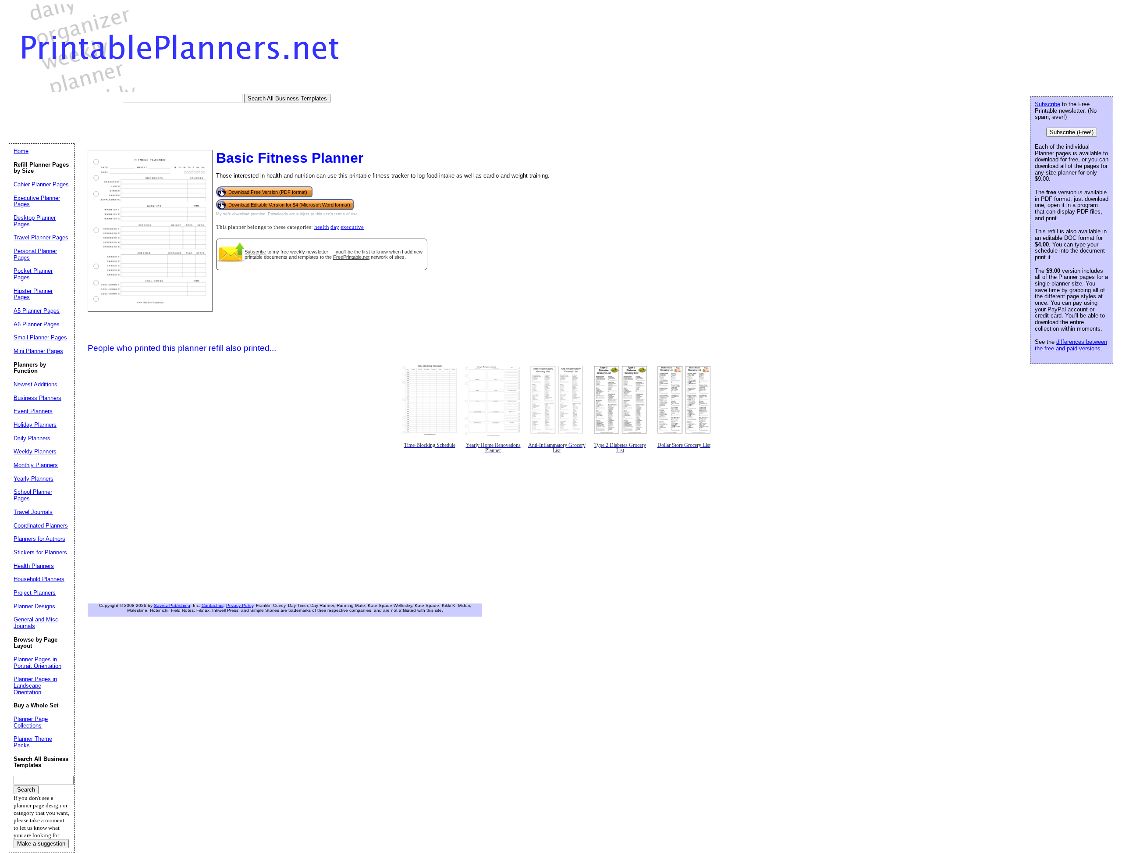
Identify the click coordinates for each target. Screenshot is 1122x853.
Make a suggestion (41, 843)
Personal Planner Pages (35, 254)
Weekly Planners (35, 451)
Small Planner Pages (40, 337)
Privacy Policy (239, 605)
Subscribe (255, 251)
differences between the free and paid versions (1071, 345)
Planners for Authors (39, 538)
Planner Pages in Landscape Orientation (35, 685)
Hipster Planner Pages (33, 294)
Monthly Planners (36, 465)
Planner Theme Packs (33, 742)
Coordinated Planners (41, 525)
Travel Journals (33, 512)
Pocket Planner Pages (33, 274)
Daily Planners (32, 438)
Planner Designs (34, 606)
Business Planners (37, 398)
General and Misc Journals (36, 622)
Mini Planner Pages (38, 351)
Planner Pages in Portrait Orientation (37, 662)
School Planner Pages (33, 495)
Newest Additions (35, 384)
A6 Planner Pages (37, 324)
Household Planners (39, 579)
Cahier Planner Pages (41, 184)
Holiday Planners (35, 424)
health (321, 227)
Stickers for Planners (40, 552)
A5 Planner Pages (37, 310)
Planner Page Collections (31, 722)
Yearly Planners (33, 478)
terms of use (346, 214)
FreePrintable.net (351, 257)
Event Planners (33, 411)
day (334, 227)
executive (352, 227)
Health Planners (34, 566)
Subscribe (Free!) (1072, 132)
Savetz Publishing (172, 605)
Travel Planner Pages (41, 237)
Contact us (213, 605)
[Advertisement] (168, 123)
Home (21, 151)
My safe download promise (240, 214)
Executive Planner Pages (37, 201)
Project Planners (35, 592)
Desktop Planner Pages (35, 221)
